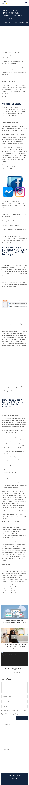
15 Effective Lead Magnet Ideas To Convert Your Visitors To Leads (14, 669)
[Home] (1, 22)
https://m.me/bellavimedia (9, 593)
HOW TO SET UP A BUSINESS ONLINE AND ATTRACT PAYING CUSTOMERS (14, 645)
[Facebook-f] (14, 781)
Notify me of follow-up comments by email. (15, 710)
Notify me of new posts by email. (13, 714)
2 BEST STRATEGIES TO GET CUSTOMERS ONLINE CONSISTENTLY (14, 622)
